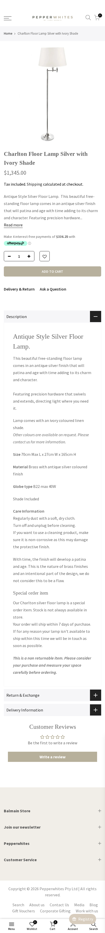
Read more (13, 224)
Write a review (52, 756)
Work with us (87, 910)
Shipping (34, 184)
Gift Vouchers (23, 910)
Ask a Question (53, 289)
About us (37, 904)
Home (8, 33)
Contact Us (59, 904)
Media (79, 904)
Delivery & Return (19, 289)
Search (18, 904)
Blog (93, 904)
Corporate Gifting (55, 910)
